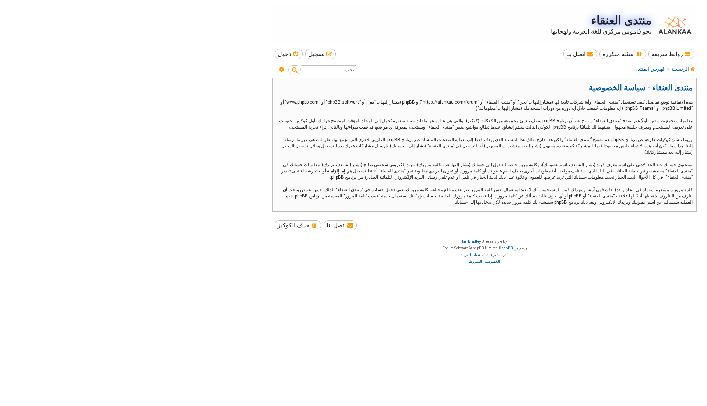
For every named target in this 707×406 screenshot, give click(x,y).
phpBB (507, 248)
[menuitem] (622, 54)
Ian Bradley (471, 241)
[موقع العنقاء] (673, 25)
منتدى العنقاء (621, 20)
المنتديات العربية (473, 255)
